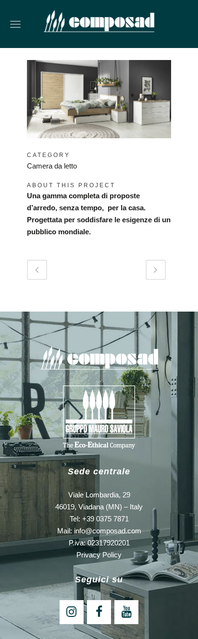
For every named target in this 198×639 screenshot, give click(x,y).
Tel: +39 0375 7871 (99, 519)
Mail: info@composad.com (99, 531)
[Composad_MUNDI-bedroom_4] (99, 144)
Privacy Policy (99, 555)
